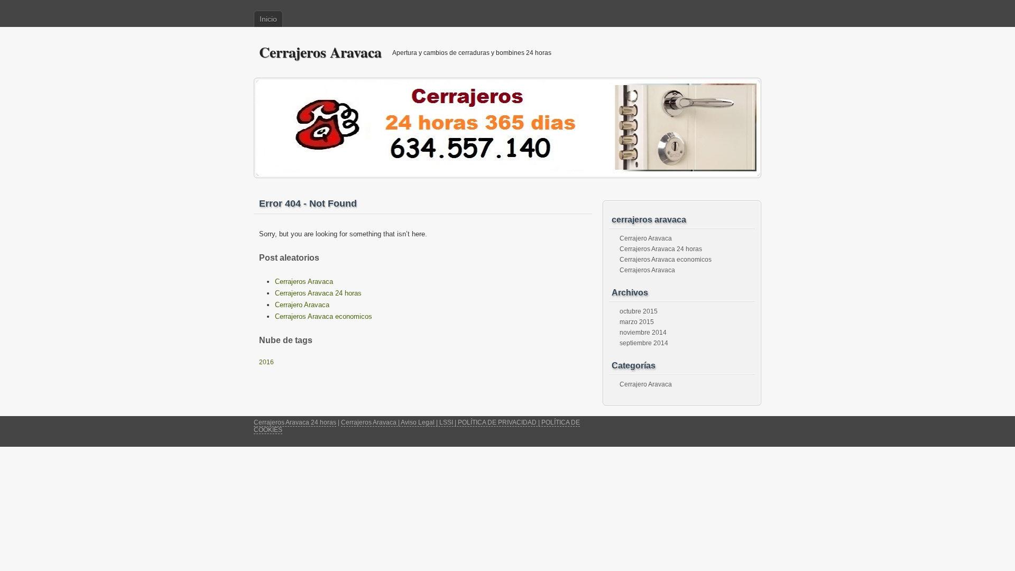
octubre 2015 (639, 311)
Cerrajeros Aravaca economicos (323, 316)
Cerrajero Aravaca (302, 305)
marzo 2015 (637, 322)
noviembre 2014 (643, 332)
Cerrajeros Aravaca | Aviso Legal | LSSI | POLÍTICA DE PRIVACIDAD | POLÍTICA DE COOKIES (417, 426)
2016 (266, 362)
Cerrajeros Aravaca (320, 52)
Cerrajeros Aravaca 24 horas (318, 293)
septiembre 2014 (644, 343)
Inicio (268, 19)
